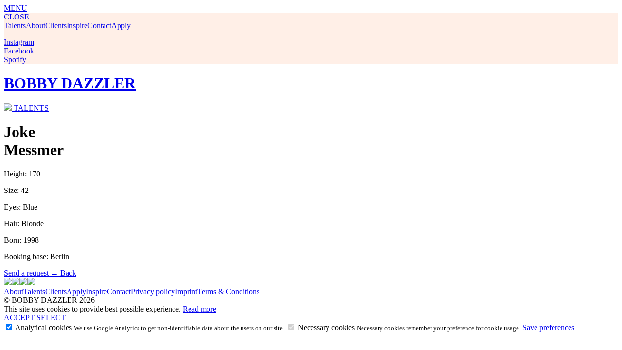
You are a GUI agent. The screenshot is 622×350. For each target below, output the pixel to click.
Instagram (19, 42)
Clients (56, 25)
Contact (99, 25)
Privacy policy (153, 291)
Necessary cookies (408, 327)
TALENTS (31, 108)
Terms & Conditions (228, 291)
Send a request (27, 273)
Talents (15, 25)
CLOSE (16, 17)
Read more (199, 309)
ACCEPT (20, 318)
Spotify (15, 59)
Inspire (77, 25)
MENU (15, 8)
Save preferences (548, 327)
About (35, 25)
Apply (121, 25)
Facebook (19, 51)
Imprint (186, 291)
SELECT (51, 318)
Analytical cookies (149, 327)
